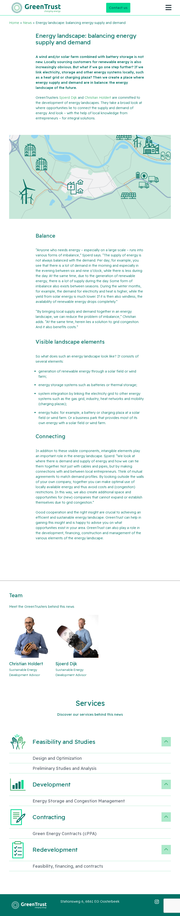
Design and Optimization (57, 758)
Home (14, 22)
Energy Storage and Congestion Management (79, 800)
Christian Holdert (98, 97)
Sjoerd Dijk (68, 97)
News (27, 22)
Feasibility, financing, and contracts (68, 866)
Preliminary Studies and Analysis (65, 768)
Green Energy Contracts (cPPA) (65, 833)
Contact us (118, 7)
